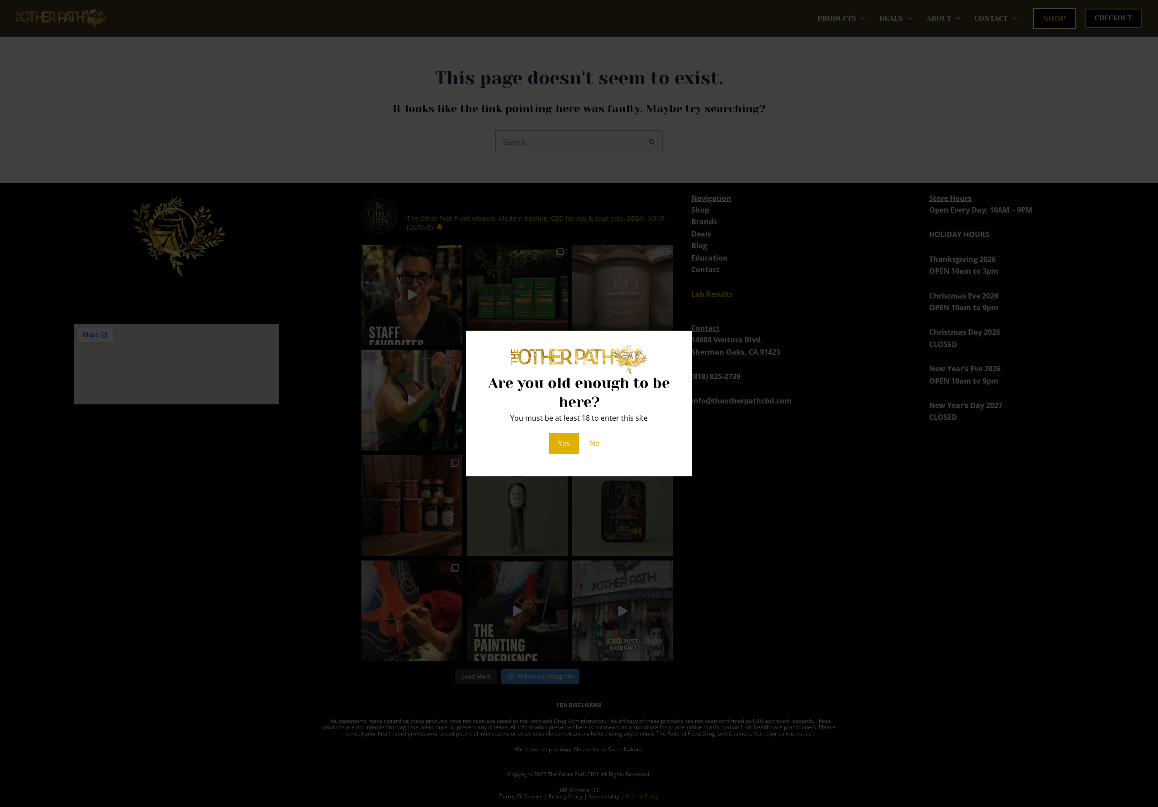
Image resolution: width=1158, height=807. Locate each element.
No (595, 443)
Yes (564, 443)
